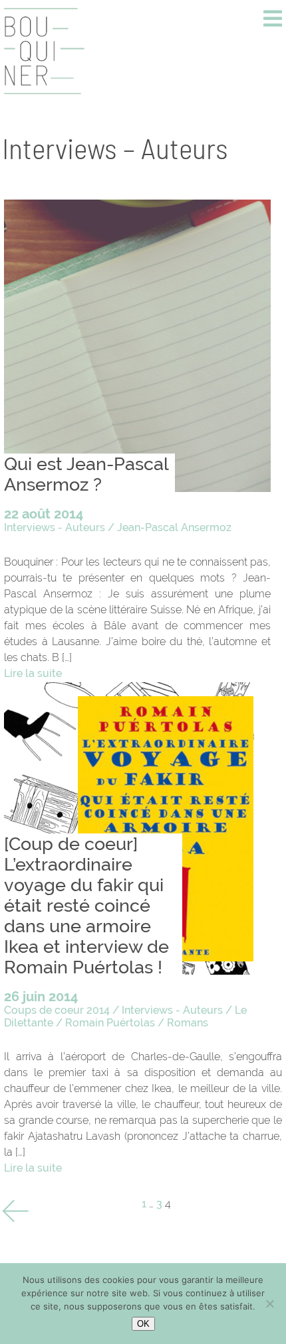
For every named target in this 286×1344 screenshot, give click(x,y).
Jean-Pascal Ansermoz (174, 527)
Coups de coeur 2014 (57, 1010)
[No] (269, 1303)
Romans (187, 1022)
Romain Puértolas (110, 1022)
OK (143, 1324)
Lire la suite (33, 673)
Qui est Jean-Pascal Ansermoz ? (86, 474)
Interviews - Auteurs (54, 527)
